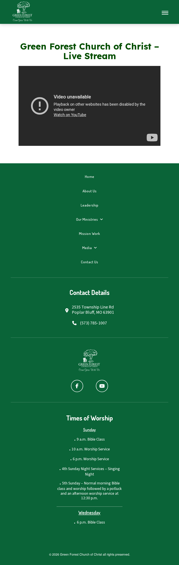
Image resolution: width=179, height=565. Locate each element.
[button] (165, 13)
